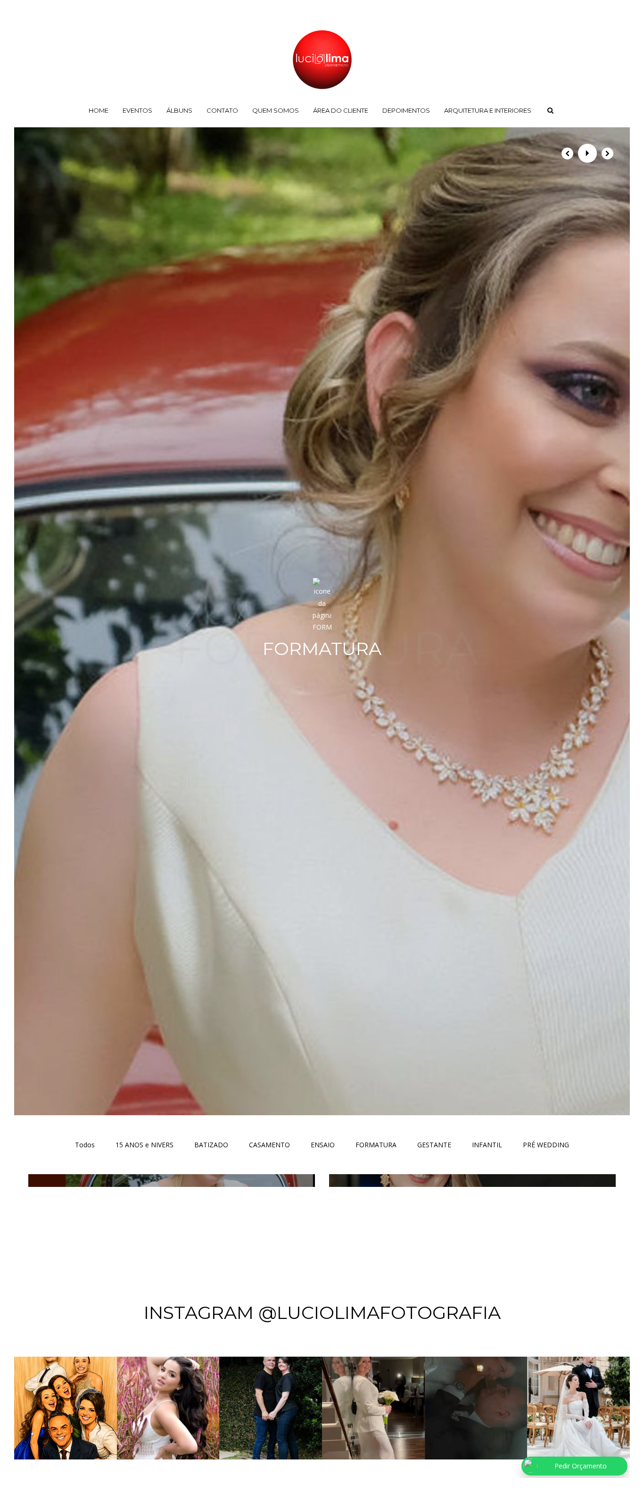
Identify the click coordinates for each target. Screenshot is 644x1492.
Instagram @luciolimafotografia (322, 1312)
